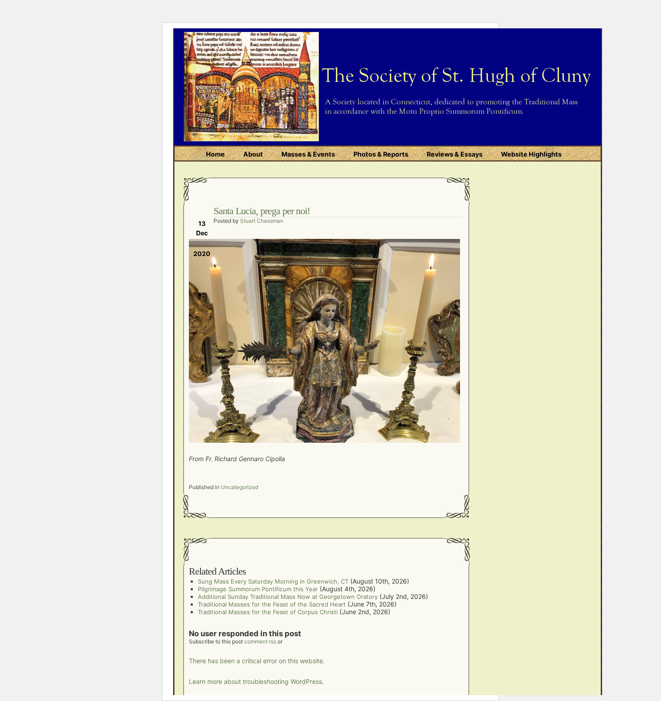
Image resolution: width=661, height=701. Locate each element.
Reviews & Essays (454, 154)
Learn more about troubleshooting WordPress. (256, 681)
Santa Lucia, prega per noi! (262, 210)
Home (215, 154)
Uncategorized (239, 487)
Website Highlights (531, 154)
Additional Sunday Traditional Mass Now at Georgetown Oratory (288, 596)
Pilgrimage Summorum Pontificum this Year (258, 589)
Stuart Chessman (261, 220)
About (253, 154)
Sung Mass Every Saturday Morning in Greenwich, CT (273, 581)
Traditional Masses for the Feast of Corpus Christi (268, 612)
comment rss (260, 641)
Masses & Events (308, 154)
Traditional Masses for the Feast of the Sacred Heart (272, 604)
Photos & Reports (380, 154)
